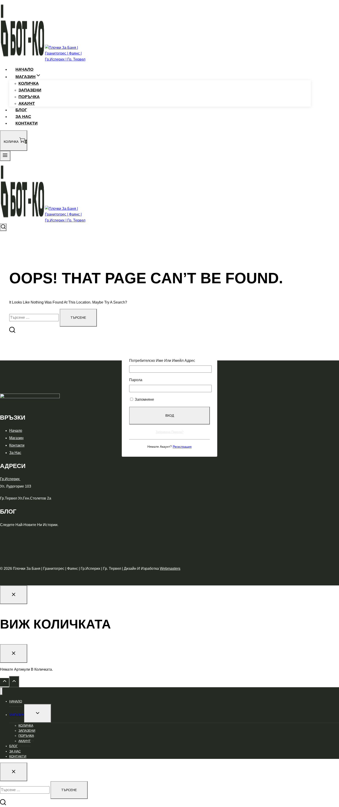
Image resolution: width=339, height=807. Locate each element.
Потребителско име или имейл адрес (162, 361)
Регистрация (182, 446)
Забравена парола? (169, 432)
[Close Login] (13, 594)
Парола (135, 380)
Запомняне (144, 399)
